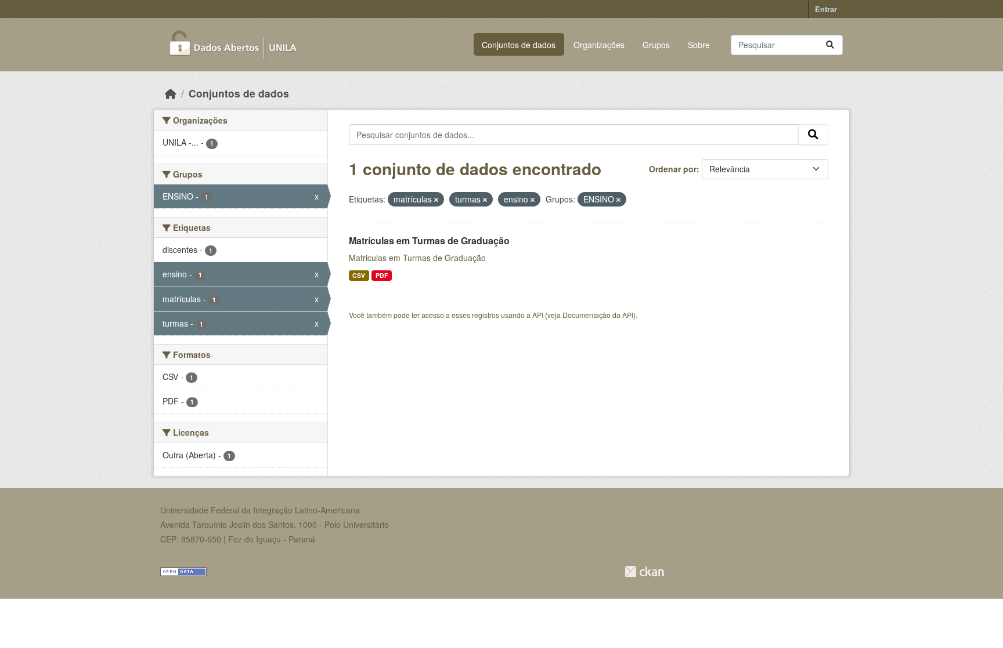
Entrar (826, 9)
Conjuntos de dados (518, 44)
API (537, 315)
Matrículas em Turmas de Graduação (429, 240)
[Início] (170, 93)
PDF (382, 275)
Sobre (699, 44)
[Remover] (436, 199)
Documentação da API (597, 315)
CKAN (644, 572)
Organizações (599, 44)
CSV (358, 275)
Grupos (656, 44)
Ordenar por (673, 169)
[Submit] (830, 45)
